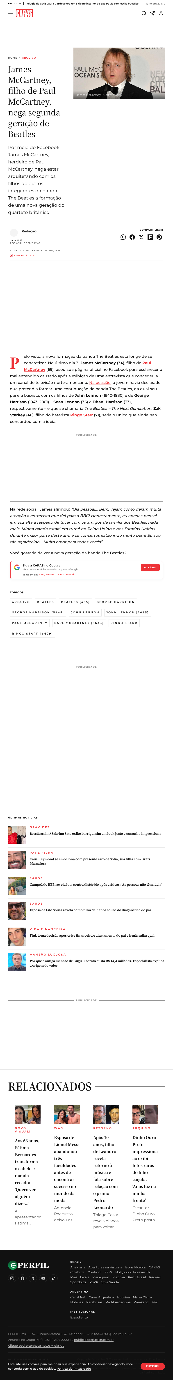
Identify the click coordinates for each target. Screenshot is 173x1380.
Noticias (76, 1302)
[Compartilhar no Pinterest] (159, 237)
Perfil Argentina (118, 1302)
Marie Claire (142, 1297)
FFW (108, 1272)
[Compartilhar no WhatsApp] (123, 237)
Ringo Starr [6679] (32, 633)
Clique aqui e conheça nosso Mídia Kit (36, 1345)
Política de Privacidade (74, 1368)
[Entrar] (161, 13)
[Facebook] (22, 1278)
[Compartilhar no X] (141, 237)
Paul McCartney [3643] (79, 623)
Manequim (100, 1277)
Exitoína (123, 1297)
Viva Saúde (110, 1282)
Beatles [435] (75, 602)
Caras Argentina (101, 1297)
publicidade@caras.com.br (94, 1339)
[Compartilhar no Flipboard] (150, 237)
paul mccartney (30, 623)
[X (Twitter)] (33, 1278)
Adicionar (150, 567)
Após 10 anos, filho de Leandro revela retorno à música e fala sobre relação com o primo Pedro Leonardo (105, 1172)
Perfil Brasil (137, 1277)
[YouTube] (43, 1278)
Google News (47, 574)
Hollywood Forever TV (132, 1272)
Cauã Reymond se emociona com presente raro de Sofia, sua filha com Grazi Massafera (90, 861)
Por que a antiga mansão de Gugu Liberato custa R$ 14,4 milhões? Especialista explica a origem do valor (97, 963)
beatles (45, 602)
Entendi (152, 1366)
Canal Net (78, 1297)
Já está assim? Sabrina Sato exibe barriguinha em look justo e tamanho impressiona (95, 833)
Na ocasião (100, 382)
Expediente (79, 1317)
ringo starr (124, 623)
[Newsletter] (152, 13)
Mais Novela (79, 1277)
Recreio (155, 1277)
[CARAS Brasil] (24, 13)
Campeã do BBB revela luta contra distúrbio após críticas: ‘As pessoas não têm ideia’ (96, 884)
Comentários (24, 255)
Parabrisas (94, 1302)
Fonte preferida (66, 574)
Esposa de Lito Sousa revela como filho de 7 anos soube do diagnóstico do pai (90, 910)
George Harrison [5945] (38, 612)
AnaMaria (77, 1267)
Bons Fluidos (135, 1267)
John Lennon (85, 612)
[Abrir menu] (11, 13)
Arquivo (29, 58)
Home (12, 58)
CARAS (154, 1267)
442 (154, 1302)
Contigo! (94, 1272)
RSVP (93, 1282)
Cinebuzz (77, 1272)
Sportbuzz (78, 1282)
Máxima (118, 1277)
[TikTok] (54, 1278)
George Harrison (116, 602)
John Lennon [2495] (127, 612)
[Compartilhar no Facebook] (132, 237)
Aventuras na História (105, 1267)
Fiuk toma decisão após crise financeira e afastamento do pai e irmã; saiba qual (92, 935)
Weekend (141, 1302)
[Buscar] (144, 13)
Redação (28, 231)
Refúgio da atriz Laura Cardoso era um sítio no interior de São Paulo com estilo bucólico (82, 3)
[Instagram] (12, 1278)
